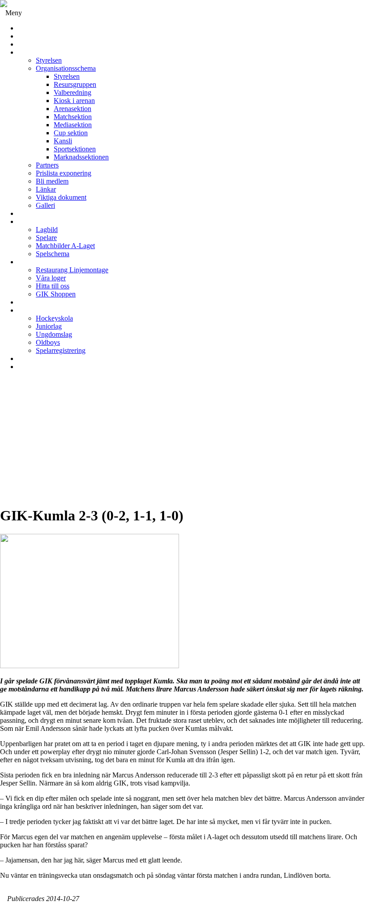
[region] (183, 442)
